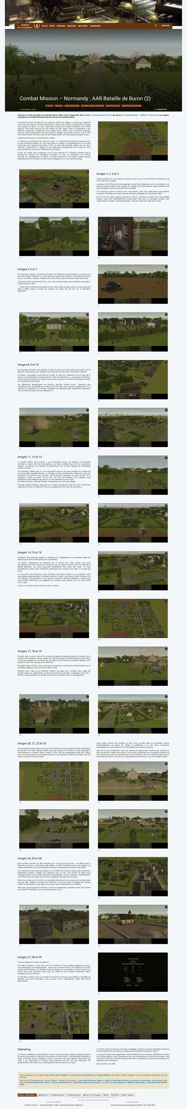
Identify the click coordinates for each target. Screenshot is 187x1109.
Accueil (81, 1100)
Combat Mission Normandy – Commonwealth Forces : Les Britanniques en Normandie (63, 1082)
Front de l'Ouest (113, 105)
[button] (156, 25)
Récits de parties (72, 105)
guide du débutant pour (93, 1075)
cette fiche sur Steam (93, 1080)
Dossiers (59, 105)
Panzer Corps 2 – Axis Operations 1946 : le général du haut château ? (54, 1105)
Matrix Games (128, 1095)
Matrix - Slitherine (111, 1095)
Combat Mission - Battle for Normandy (84, 1095)
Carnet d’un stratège (58, 1075)
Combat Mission (57, 1095)
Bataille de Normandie (131, 105)
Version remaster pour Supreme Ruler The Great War (133, 1105)
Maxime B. (162, 109)
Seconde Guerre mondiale (92, 105)
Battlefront (43, 1095)
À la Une (49, 105)
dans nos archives (142, 1080)
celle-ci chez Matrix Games (117, 1080)
